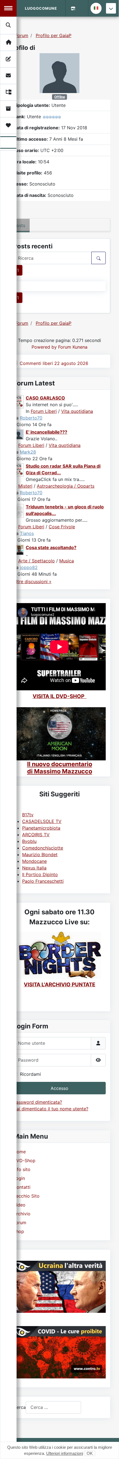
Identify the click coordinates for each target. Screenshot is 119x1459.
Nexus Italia (34, 868)
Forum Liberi (44, 411)
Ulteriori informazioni (64, 1453)
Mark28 (28, 452)
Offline (59, 97)
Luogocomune (41, 8)
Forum (19, 1222)
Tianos (27, 533)
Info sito (21, 1169)
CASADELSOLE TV (41, 821)
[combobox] (53, 1407)
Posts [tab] (19, 225)
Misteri (25, 486)
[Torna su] (109, 1449)
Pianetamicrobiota (41, 828)
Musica (66, 560)
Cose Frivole (62, 526)
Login (19, 1178)
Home (19, 1151)
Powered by (44, 347)
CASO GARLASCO (45, 398)
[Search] (8, 25)
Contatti (21, 1187)
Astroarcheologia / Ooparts (65, 486)
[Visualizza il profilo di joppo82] (18, 549)
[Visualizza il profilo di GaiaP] (59, 72)
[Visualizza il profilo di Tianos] (18, 510)
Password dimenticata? (37, 1102)
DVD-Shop (24, 1160)
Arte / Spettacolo (36, 560)
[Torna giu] (111, 8)
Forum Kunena (72, 347)
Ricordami (30, 1074)
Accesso (59, 1088)
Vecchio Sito (26, 1196)
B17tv (27, 814)
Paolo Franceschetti (43, 881)
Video (19, 1205)
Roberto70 (31, 418)
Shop (18, 1231)
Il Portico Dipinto (40, 874)
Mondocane (34, 861)
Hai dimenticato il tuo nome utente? (50, 1108)
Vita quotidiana (77, 411)
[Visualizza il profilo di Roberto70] (18, 401)
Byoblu (29, 841)
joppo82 (29, 567)
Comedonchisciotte (42, 848)
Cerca (19, 1407)
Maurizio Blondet (40, 854)
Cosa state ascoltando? (51, 547)
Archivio (21, 1213)
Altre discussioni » (32, 581)
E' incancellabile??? (46, 432)
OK (90, 1453)
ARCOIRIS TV (36, 834)
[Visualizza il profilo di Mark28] (18, 434)
